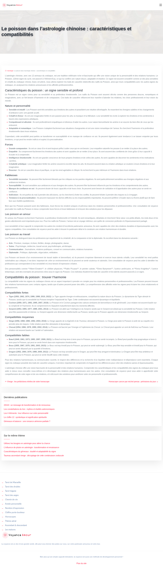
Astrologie (10, 70)
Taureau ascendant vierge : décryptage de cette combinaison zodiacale (34, 456)
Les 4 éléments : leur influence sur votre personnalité (26, 413)
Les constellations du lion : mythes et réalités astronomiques (29, 409)
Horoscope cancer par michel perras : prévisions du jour (132, 382)
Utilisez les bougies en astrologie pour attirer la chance (27, 443)
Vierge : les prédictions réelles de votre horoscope (28, 382)
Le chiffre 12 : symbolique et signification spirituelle (25, 417)
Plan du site (81, 563)
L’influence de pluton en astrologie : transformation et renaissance (31, 447)
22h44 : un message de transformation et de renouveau (27, 405)
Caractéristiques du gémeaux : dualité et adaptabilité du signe (30, 451)
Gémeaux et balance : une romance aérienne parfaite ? (27, 421)
